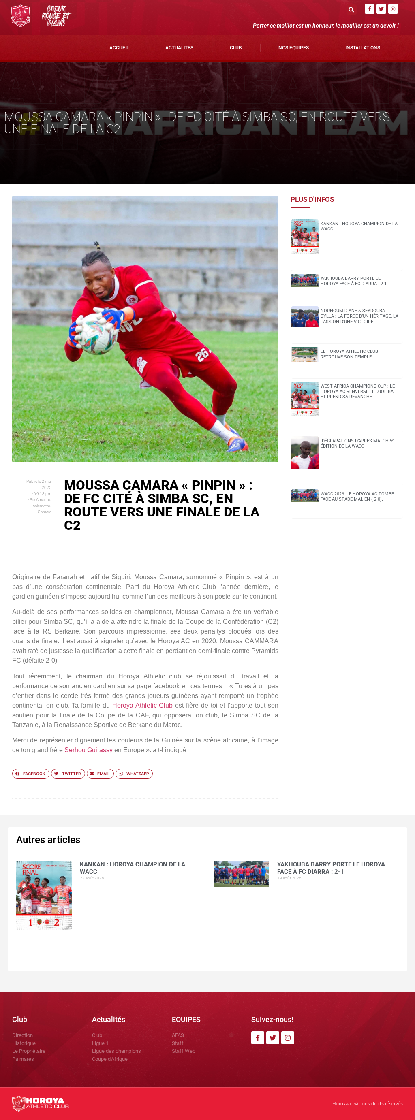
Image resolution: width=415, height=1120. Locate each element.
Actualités (179, 48)
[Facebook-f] (369, 9)
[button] (352, 9)
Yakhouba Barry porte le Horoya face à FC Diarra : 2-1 (354, 281)
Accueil (119, 48)
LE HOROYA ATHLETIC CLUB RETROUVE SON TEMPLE (349, 354)
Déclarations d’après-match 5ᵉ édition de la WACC (357, 443)
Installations (362, 48)
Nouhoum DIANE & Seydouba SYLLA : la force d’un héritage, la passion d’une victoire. (359, 316)
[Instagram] (393, 9)
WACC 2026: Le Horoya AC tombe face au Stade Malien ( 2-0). (357, 496)
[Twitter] (381, 9)
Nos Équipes (293, 48)
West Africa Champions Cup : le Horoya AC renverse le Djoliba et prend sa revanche (358, 391)
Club (236, 48)
